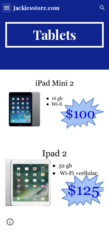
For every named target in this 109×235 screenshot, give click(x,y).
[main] (54, 35)
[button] (6, 7)
